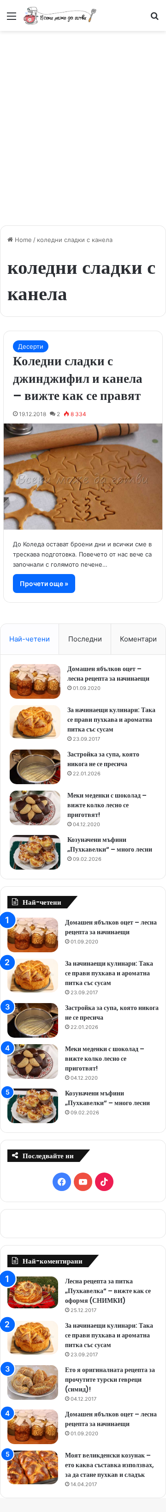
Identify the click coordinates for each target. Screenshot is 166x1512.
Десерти (30, 346)
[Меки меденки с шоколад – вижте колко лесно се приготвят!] (35, 808)
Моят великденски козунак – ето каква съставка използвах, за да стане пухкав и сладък (109, 1465)
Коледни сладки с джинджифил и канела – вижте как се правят (77, 378)
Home (22, 239)
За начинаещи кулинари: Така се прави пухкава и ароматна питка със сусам (111, 719)
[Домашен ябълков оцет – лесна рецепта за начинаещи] (35, 681)
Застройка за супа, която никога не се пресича (103, 759)
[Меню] (11, 19)
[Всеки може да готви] (60, 15)
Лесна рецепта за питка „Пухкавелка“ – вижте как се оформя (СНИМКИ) (108, 1290)
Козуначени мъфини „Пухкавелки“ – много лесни (109, 844)
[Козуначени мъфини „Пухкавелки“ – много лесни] (35, 852)
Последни (85, 639)
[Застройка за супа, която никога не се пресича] (35, 767)
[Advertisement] (83, 123)
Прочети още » (44, 583)
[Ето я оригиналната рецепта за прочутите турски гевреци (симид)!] (32, 1382)
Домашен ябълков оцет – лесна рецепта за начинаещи (108, 673)
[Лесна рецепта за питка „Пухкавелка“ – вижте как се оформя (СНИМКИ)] (32, 1292)
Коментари (138, 639)
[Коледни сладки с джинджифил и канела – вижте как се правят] (83, 476)
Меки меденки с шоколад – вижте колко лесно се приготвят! (107, 805)
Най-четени (29, 639)
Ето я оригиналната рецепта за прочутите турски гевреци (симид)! (110, 1379)
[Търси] (154, 19)
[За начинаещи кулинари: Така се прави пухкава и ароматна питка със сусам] (35, 722)
